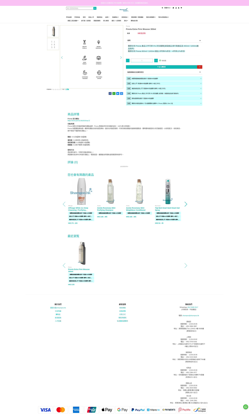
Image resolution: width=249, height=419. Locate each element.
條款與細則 (122, 318)
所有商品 (77, 17)
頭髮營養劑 (97, 21)
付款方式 (122, 314)
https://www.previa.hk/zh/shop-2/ (79, 120)
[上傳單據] (176, 8)
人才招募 (58, 321)
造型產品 (124, 17)
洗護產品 (115, 17)
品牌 (106, 17)
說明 (129, 40)
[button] (62, 57)
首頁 (84, 17)
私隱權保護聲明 (122, 321)
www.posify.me (177, 416)
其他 (125, 21)
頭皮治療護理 (150, 17)
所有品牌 (69, 17)
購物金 (58, 314)
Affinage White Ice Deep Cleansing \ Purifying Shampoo (78, 210)
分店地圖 (58, 311)
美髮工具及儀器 (73, 21)
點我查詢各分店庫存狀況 (136, 72)
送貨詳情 (122, 311)
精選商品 (99, 17)
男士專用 (106, 21)
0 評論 (67, 89)
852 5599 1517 (193, 307)
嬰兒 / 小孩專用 (116, 21)
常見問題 (122, 308)
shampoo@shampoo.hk (191, 315)
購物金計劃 (134, 21)
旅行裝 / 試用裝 (86, 21)
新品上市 (91, 17)
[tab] (164, 78)
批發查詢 (58, 318)
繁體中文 (167, 8)
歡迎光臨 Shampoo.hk (58, 308)
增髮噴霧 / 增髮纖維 (137, 17)
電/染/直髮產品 (163, 17)
